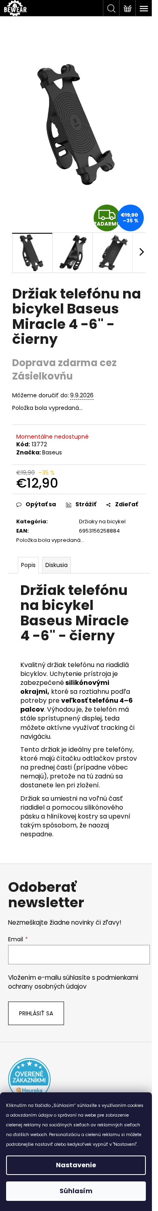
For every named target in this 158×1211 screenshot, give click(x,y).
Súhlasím (76, 1191)
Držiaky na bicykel (102, 521)
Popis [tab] (28, 565)
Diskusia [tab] (56, 565)
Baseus (52, 452)
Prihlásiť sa (36, 1013)
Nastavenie (76, 1165)
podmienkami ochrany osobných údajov (73, 982)
